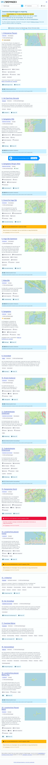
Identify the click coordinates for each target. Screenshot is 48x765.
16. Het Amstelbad (8, 601)
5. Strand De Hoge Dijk (9, 200)
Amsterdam (4, 202)
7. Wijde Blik (6, 280)
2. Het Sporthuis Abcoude (10, 98)
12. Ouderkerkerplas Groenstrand (8, 449)
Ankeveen (4, 314)
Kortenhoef (4, 283)
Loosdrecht (4, 536)
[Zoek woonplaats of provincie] (22, 6)
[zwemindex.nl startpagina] (8, 2)
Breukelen (4, 580)
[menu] (46, 2)
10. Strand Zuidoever (8, 378)
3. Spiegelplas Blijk (8, 119)
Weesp (3, 358)
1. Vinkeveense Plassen (9, 33)
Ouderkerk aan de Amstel (7, 416)
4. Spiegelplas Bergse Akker (11, 164)
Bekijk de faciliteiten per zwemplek (9, 81)
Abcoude (4, 100)
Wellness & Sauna (35, 22)
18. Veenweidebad (8, 647)
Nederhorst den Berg (6, 121)
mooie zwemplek (7, 39)
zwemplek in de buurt (27, 754)
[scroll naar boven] (45, 761)
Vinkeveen (4, 35)
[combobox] (11, 6)
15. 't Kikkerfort (7, 578)
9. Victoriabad (6, 356)
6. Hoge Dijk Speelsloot (9, 239)
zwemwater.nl (7, 232)
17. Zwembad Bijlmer (8, 623)
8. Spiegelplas (6, 311)
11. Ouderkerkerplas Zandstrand (8, 412)
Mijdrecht (4, 649)
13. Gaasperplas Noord (9, 489)
